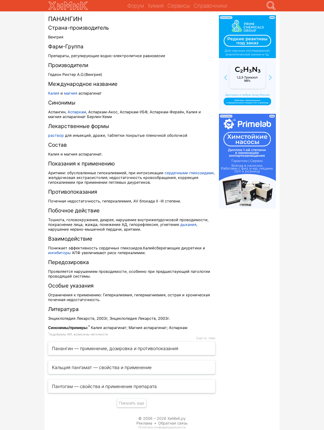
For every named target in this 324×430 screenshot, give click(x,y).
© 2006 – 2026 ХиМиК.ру (162, 418)
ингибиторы (59, 252)
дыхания (188, 224)
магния (70, 93)
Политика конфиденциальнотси (162, 427)
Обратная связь (173, 423)
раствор (56, 135)
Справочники (210, 5)
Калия (53, 93)
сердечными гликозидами (189, 172)
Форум (135, 5)
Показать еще (131, 403)
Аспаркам (77, 112)
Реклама (144, 423)
